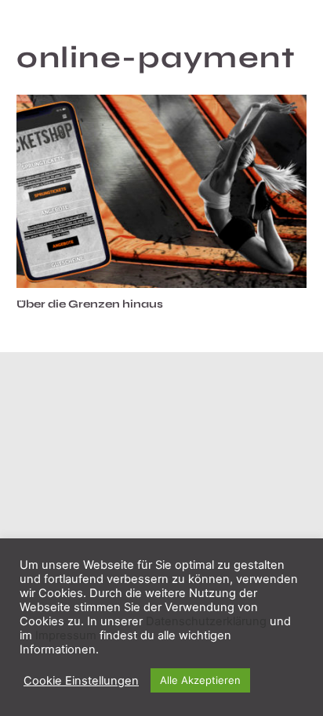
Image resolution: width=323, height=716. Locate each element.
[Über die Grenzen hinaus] (161, 191)
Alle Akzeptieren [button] (200, 680)
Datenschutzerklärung (206, 621)
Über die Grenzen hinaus (89, 304)
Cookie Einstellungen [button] (81, 681)
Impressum (65, 635)
